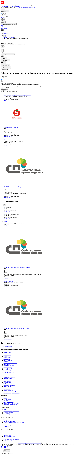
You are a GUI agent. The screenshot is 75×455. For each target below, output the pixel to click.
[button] (2, 25)
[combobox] (7, 43)
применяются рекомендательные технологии (29, 443)
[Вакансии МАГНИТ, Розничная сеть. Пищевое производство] (39, 166)
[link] (3, 22)
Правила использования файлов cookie (25, 7)
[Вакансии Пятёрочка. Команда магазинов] (39, 114)
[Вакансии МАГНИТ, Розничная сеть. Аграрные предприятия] (39, 247)
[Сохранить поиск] (2, 50)
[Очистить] (3, 46)
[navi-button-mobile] (2, 30)
